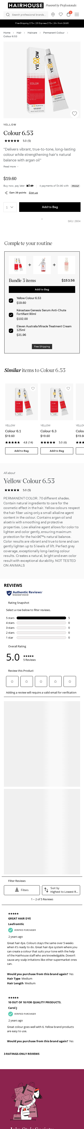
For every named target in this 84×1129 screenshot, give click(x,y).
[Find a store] (53, 14)
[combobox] (10, 207)
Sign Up (25, 986)
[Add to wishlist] (74, 113)
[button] (42, 80)
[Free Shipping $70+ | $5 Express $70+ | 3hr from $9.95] (42, 26)
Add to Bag (50, 207)
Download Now (30, 1100)
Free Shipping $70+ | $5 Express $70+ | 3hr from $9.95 (42, 23)
